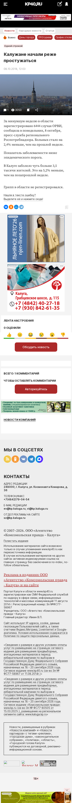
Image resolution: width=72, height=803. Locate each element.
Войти (66, 4)
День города (26, 37)
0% (9, 334)
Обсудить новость (36, 347)
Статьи (50, 30)
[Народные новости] (59, 3)
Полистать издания (16, 540)
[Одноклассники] (11, 207)
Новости (9, 30)
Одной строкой (13, 45)
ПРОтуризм (44, 37)
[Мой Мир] (16, 207)
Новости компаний (20, 419)
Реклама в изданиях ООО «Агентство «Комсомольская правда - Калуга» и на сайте (35, 580)
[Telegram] (21, 207)
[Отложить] (28, 110)
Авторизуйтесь (36, 389)
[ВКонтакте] (6, 207)
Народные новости (30, 30)
